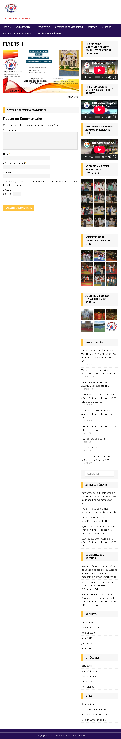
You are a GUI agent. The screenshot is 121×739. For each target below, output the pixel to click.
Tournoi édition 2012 (93, 439)
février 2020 (88, 633)
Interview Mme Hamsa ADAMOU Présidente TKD (95, 384)
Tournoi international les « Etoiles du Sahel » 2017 (95, 458)
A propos (106, 27)
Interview (86, 682)
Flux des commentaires (95, 714)
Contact (92, 27)
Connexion (87, 704)
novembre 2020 (90, 627)
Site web (8, 172)
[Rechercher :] (99, 474)
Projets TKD (43, 27)
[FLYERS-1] (41, 91)
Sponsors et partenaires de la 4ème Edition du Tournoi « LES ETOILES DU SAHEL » (98, 398)
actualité (86, 666)
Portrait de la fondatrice (17, 33)
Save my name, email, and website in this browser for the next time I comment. (40, 183)
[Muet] (109, 77)
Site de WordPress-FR (93, 720)
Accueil (6, 27)
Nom (6, 154)
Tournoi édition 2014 (93, 448)
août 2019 (86, 638)
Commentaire (11, 130)
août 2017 (86, 648)
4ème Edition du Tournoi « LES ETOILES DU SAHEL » (98, 428)
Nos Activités (23, 27)
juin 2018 (86, 643)
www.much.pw (89, 566)
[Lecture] (85, 77)
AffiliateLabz (88, 582)
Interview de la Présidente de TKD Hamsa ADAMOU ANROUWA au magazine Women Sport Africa (99, 355)
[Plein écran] (114, 77)
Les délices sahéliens (48, 33)
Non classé (87, 687)
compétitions (89, 671)
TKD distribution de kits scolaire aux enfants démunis (98, 371)
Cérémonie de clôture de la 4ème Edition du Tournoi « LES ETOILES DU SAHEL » (98, 414)
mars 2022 (87, 622)
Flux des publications (93, 709)
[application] (99, 70)
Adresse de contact (14, 163)
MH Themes (79, 735)
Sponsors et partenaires (69, 27)
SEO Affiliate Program (93, 594)
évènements (88, 676)
